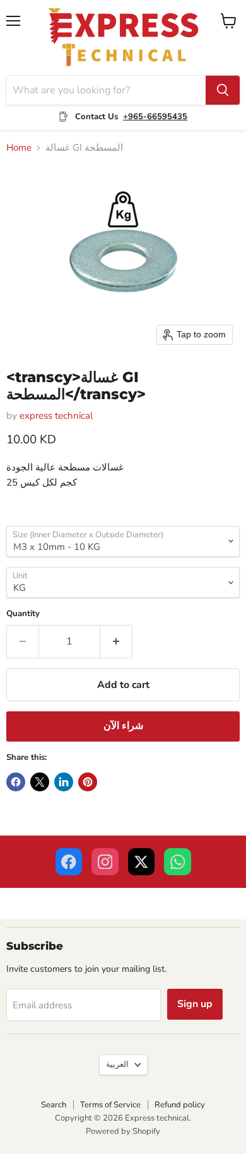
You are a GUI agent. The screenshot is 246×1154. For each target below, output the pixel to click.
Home (19, 148)
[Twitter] (141, 861)
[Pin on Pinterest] (87, 781)
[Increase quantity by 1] (116, 641)
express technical (56, 415)
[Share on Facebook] (15, 781)
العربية (117, 1064)
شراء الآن (123, 726)
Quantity (23, 614)
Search (53, 1104)
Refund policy (180, 1104)
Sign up (195, 1004)
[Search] (223, 90)
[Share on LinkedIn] (63, 781)
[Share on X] (39, 781)
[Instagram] (105, 861)
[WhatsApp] (177, 861)
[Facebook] (69, 861)
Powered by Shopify (123, 1131)
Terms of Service (110, 1104)
